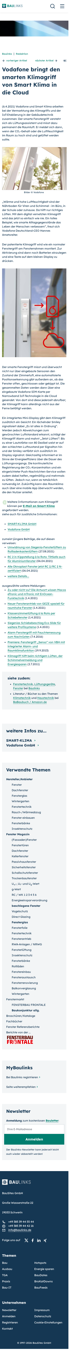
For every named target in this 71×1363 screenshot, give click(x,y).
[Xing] (46, 1240)
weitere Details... (18, 576)
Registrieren (10, 1322)
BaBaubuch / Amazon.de (30, 702)
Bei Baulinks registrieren (22, 1077)
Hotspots (40, 1262)
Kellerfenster (20, 856)
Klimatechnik (22, 698)
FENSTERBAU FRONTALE (29, 1005)
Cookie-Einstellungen (48, 1322)
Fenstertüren (20, 845)
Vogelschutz (20, 911)
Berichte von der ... (18, 1032)
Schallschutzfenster (25, 872)
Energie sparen (44, 1269)
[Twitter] (27, 1240)
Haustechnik (45, 698)
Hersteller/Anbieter (19, 779)
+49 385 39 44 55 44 (21, 1221)
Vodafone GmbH (19, 529)
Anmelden (9, 1316)
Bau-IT (6, 1287)
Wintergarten (20, 801)
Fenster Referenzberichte (22, 1027)
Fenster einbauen (23, 817)
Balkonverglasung (24, 988)
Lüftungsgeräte (44, 684)
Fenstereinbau (21, 971)
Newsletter (9, 1310)
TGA (5, 1275)
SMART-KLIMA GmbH (22, 524)
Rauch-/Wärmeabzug (26, 812)
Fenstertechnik (23, 684)
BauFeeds (41, 1287)
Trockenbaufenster (24, 878)
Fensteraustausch (24, 977)
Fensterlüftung (21, 949)
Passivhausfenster (24, 861)
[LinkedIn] (40, 1240)
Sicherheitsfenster (24, 867)
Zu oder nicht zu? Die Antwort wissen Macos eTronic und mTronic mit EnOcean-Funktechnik (37, 594)
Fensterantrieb (21, 938)
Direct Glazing (21, 916)
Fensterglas (19, 795)
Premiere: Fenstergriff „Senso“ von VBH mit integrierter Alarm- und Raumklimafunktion (36, 646)
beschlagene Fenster (26, 905)
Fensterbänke (21, 823)
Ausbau (7, 1269)
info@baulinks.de (19, 1230)
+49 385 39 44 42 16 (21, 1225)
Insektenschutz (22, 828)
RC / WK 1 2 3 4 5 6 (24, 894)
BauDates (40, 1275)
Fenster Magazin (17, 834)
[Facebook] (34, 1240)
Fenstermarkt (15, 999)
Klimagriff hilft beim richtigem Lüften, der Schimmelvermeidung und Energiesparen (35, 660)
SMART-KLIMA (19, 740)
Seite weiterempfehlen (21, 1087)
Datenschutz (42, 1316)
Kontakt (7, 1328)
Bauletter (52, 1120)
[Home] (34, 1184)
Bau (4, 1262)
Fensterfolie (19, 927)
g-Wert (16, 889)
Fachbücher (14, 1021)
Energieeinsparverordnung (29, 900)
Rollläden (18, 966)
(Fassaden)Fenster (24, 839)
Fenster (18, 688)
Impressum (42, 1310)
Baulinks (7, 53)
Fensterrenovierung (25, 983)
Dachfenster (20, 790)
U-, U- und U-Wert (25, 883)
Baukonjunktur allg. (25, 1010)
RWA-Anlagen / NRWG (27, 944)
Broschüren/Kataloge (20, 1016)
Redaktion (22, 53)
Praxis (6, 1281)
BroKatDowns (43, 1281)
